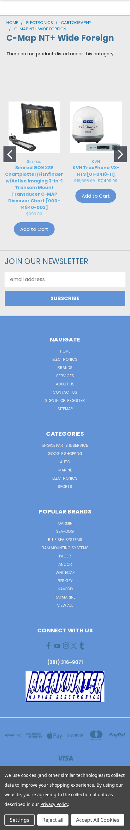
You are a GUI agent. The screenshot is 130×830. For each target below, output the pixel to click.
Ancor (65, 564)
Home (65, 351)
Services (65, 375)
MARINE (65, 470)
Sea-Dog (65, 531)
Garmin (65, 523)
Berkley (65, 580)
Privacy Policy (54, 804)
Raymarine (65, 597)
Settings (19, 819)
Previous (10, 823)
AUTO (65, 461)
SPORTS (65, 486)
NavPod (65, 589)
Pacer (65, 556)
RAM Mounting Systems (65, 547)
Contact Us (65, 392)
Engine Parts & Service (65, 445)
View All (65, 605)
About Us (65, 384)
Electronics (65, 359)
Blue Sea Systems (65, 539)
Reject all (52, 819)
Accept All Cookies (97, 819)
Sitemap (65, 408)
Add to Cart (34, 229)
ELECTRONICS (65, 478)
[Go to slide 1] (9, 154)
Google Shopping (65, 453)
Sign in (52, 400)
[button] (65, 686)
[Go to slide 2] (120, 154)
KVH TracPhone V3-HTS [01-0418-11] (96, 170)
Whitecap (65, 572)
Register (76, 400)
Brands (65, 367)
